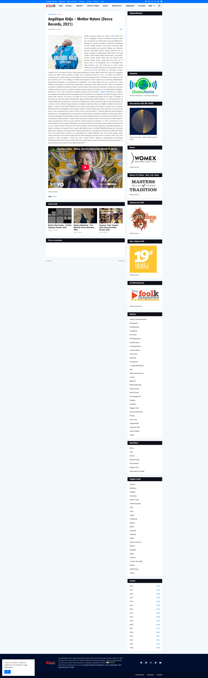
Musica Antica (134, 389)
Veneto (132, 573)
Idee (131, 369)
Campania (133, 496)
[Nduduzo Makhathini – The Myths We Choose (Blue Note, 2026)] (85, 215)
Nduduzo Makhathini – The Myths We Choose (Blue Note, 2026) (84, 227)
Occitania (133, 530)
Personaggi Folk (135, 396)
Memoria (133, 381)
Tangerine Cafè (135, 427)
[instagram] (152, 1)
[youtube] (161, 1)
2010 (145, 586)
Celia (112, 36)
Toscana (132, 557)
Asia (131, 452)
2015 (145, 605)
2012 (145, 594)
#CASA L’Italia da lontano (138, 319)
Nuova (49, 261)
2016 (145, 609)
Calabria (132, 492)
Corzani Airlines (135, 350)
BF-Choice (133, 335)
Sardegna (133, 550)
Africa (59, 14)
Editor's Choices (72, 1)
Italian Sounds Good (136, 373)
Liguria (132, 515)
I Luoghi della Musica (137, 365)
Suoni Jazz (133, 419)
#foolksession (134, 327)
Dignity (102, 92)
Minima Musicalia (135, 385)
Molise (132, 527)
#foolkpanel (134, 323)
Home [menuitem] (61, 6)
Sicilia (131, 554)
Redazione (62, 1)
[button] (154, 6)
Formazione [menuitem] (130, 6)
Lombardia (133, 519)
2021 (145, 628)
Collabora (81, 1)
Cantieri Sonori (135, 342)
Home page (52, 14)
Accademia (133, 331)
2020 (145, 624)
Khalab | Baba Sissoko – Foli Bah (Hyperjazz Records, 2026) (59, 226)
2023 (145, 636)
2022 (145, 632)
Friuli (131, 507)
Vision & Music (134, 431)
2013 (145, 597)
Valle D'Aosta (134, 569)
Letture (132, 377)
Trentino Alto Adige (136, 561)
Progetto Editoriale (51, 1)
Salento (132, 546)
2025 (145, 644)
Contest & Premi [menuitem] (93, 6)
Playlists (132, 400)
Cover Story (133, 354)
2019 (145, 621)
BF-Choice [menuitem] (141, 6)
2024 (145, 640)
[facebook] (146, 1)
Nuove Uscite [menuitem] (116, 6)
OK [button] (7, 672)
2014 (145, 601)
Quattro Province (135, 542)
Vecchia (121, 261)
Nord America (134, 463)
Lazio (131, 511)
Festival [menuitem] (69, 6)
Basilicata (133, 488)
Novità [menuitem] (105, 6)
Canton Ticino (134, 500)
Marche (132, 523)
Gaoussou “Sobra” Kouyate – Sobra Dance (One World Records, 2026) (109, 227)
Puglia (132, 538)
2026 (145, 648)
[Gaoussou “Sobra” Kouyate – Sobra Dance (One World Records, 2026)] (111, 215)
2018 (145, 617)
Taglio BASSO (134, 423)
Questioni (133, 404)
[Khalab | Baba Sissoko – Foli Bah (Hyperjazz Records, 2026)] (60, 215)
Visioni (132, 435)
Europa (132, 456)
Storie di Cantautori (136, 412)
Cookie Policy (139, 675)
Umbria (132, 565)
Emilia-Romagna (135, 503)
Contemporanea (135, 346)
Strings (132, 416)
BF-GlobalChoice (135, 338)
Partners (96, 1)
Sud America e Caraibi (137, 471)
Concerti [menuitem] (79, 6)
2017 (145, 613)
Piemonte (133, 534)
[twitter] (158, 1)
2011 (145, 590)
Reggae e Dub (134, 408)
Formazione (134, 362)
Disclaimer (150, 675)
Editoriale (133, 358)
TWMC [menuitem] (150, 6)
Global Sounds (134, 460)
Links (102, 1)
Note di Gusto (134, 392)
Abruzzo (132, 484)
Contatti (89, 1)
